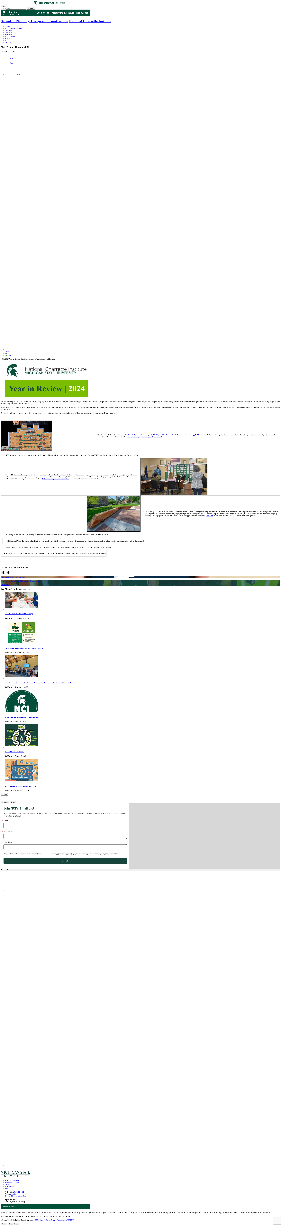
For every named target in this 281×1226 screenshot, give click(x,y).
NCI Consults (10, 36)
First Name (8, 831)
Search (3, 8)
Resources (8, 34)
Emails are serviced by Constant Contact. (98, 855)
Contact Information (12, 1182)
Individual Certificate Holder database (55, 479)
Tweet (12, 63)
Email (9, 355)
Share (12, 58)
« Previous (5, 802)
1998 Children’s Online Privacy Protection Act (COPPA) (54, 1220)
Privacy (8, 1188)
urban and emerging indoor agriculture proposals (144, 437)
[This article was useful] (3, 572)
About (7, 26)
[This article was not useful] (8, 572)
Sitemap (8, 1184)
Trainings (8, 30)
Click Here (209, 516)
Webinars (8, 32)
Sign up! (65, 861)
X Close (4, 794)
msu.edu (12, 1194)
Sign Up (8, 42)
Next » (13, 802)
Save (18, 74)
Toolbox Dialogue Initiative (135, 435)
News (7, 40)
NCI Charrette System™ (13, 28)
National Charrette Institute (90, 21)
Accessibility (9, 1186)
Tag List (5, 869)
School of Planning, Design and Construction (34, 21)
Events (7, 38)
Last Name (8, 842)
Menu (10, 1224)
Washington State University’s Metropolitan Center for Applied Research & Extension (183, 435)
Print (8, 353)
